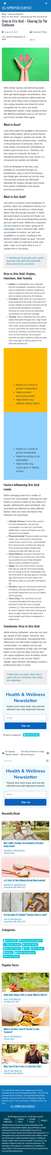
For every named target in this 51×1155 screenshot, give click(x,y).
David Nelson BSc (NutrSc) (13, 1073)
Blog (4, 14)
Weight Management (26, 953)
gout (32, 239)
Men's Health (37, 949)
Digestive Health (13, 945)
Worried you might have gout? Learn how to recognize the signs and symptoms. (25, 677)
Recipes (9, 953)
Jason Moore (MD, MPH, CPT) (15, 887)
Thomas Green (9, 853)
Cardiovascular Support (32, 941)
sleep (17, 557)
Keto (27, 949)
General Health (15, 14)
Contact (44, 1121)
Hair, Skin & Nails (13, 949)
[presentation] (25, 8)
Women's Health (12, 957)
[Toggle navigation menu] (46, 3)
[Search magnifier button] (47, 761)
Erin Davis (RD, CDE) (11, 1001)
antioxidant (9, 229)
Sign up (25, 725)
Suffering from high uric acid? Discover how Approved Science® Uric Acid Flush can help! (26, 261)
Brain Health (11, 941)
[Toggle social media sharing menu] (5, 3)
